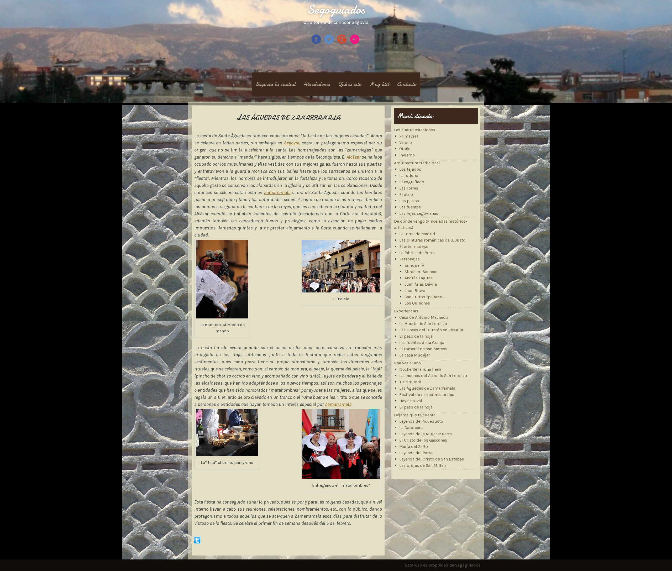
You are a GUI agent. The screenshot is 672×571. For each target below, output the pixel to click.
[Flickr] (355, 42)
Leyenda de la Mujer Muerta (425, 433)
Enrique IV (414, 265)
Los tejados (410, 169)
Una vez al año (407, 362)
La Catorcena (411, 427)
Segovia (291, 143)
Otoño (405, 148)
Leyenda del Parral (416, 452)
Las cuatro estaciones (414, 129)
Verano (405, 142)
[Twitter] (329, 42)
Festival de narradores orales (426, 394)
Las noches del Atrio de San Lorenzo (433, 375)
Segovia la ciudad (276, 84)
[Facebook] (317, 42)
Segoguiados (336, 9)
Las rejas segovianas (418, 213)
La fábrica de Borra (417, 252)
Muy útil (379, 84)
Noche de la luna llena (420, 369)
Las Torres (408, 188)
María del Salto (413, 446)
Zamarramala (277, 192)
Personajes (409, 258)
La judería (408, 175)
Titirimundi (410, 381)
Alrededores (316, 84)
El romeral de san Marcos (423, 348)
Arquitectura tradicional (417, 162)
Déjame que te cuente (414, 414)
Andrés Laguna (419, 277)
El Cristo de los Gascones (423, 440)
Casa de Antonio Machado (423, 317)
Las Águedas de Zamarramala (427, 388)
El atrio (406, 194)
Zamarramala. (338, 404)
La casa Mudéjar (414, 355)
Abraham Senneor (421, 271)
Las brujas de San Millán (422, 465)
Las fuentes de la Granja (421, 342)
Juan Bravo (415, 290)
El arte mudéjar (414, 246)
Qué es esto (349, 84)
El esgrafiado (411, 181)
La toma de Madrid (417, 233)
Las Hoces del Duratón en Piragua (431, 329)
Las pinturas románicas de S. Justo (432, 240)
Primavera (408, 136)
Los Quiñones (417, 303)
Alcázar (353, 157)
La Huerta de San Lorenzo (423, 323)
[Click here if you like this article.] (197, 541)
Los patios (409, 200)
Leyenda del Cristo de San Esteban (431, 459)
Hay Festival (410, 400)
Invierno (407, 155)
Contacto (406, 84)
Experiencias (406, 310)
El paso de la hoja (416, 336)
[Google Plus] (342, 42)
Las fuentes (410, 207)
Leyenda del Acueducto (421, 421)
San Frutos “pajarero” (425, 296)
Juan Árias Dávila (421, 284)
